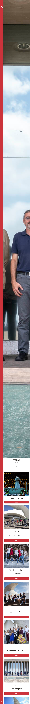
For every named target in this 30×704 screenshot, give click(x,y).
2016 (17, 685)
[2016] (16, 670)
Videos (16, 502)
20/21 (16, 532)
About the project (16, 498)
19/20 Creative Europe (16, 570)
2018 (17, 608)
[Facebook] (15, 463)
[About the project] (16, 484)
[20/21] (16, 517)
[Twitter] (18, 463)
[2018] (16, 594)
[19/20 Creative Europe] (16, 556)
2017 (17, 647)
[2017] (16, 632)
